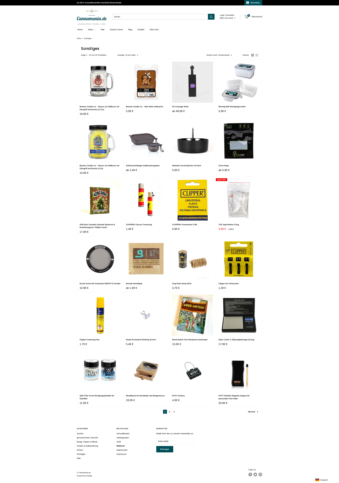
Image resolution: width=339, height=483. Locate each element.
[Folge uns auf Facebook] (250, 474)
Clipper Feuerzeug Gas (90, 340)
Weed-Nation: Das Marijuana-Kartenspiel (190, 340)
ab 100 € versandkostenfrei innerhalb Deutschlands (99, 3)
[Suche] (211, 17)
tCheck (80, 450)
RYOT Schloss (178, 396)
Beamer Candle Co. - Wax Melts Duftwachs (144, 107)
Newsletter (255, 3)
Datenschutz (122, 450)
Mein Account (226, 18)
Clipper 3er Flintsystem (228, 283)
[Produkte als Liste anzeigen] (257, 55)
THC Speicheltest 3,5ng (228, 224)
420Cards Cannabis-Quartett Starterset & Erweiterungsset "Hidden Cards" (97, 226)
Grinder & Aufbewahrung (87, 446)
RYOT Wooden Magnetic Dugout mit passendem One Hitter (233, 397)
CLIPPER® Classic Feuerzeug (139, 224)
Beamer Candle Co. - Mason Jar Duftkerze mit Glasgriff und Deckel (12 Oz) (99, 108)
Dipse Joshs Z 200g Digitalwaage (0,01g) (236, 340)
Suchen (80, 433)
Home (79, 38)
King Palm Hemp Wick (181, 283)
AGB (119, 442)
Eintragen (164, 449)
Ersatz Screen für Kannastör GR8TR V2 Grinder (100, 283)
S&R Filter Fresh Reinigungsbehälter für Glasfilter (97, 397)
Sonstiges (81, 454)
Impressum (121, 454)
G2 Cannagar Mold (180, 107)
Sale (79, 458)
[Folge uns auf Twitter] (255, 474)
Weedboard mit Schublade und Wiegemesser (145, 396)
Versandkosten (123, 433)
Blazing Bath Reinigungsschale (232, 107)
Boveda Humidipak (134, 283)
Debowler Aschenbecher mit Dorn (186, 165)
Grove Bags (223, 165)
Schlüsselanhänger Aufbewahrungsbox (143, 165)
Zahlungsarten (123, 437)
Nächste (251, 412)
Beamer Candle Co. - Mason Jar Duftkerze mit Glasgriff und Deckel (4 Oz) (99, 167)
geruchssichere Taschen (87, 437)
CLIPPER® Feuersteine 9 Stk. (185, 224)
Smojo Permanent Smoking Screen (141, 340)
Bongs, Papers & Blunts (87, 442)
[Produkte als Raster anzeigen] (252, 55)
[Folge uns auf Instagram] (260, 474)
